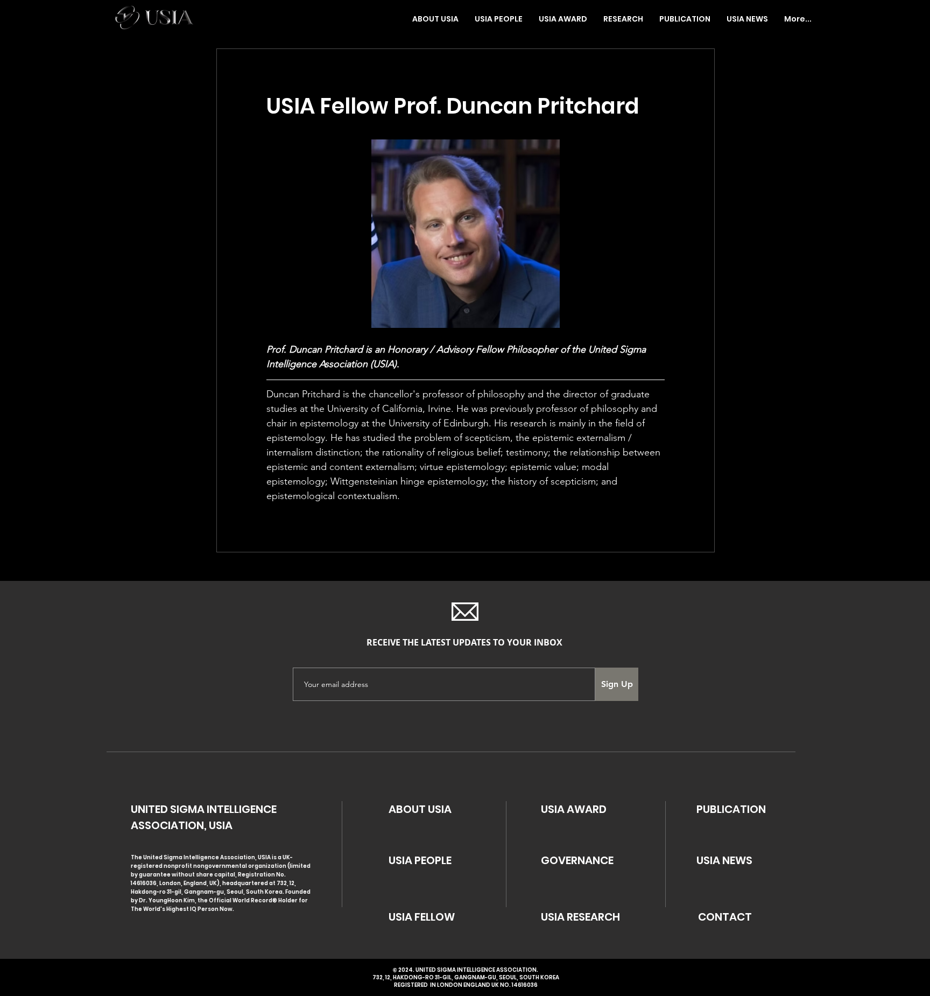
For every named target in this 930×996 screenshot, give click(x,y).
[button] (499, 19)
